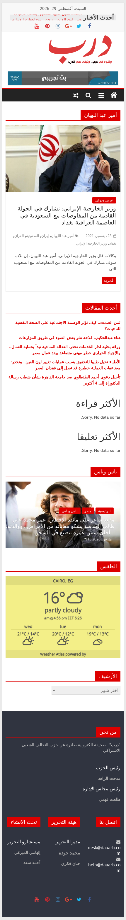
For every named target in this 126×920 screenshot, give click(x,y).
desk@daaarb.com (104, 850)
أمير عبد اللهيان (62, 235)
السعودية (32, 235)
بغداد (112, 243)
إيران (45, 235)
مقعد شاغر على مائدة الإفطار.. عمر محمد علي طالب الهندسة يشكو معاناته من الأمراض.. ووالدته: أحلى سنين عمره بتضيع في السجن (60, 526)
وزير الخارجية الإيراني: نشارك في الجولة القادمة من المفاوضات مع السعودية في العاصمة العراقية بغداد (67, 215)
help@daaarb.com (104, 867)
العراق (19, 235)
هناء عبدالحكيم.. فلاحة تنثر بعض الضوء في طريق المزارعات (69, 337)
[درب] (114, 95)
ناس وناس (69, 510)
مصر (87, 510)
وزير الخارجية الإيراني (91, 243)
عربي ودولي (104, 200)
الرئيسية (104, 510)
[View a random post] (75, 95)
